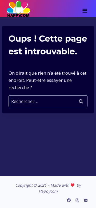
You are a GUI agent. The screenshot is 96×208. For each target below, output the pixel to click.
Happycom (48, 191)
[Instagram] (77, 200)
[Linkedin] (86, 200)
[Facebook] (69, 200)
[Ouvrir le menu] (85, 8)
